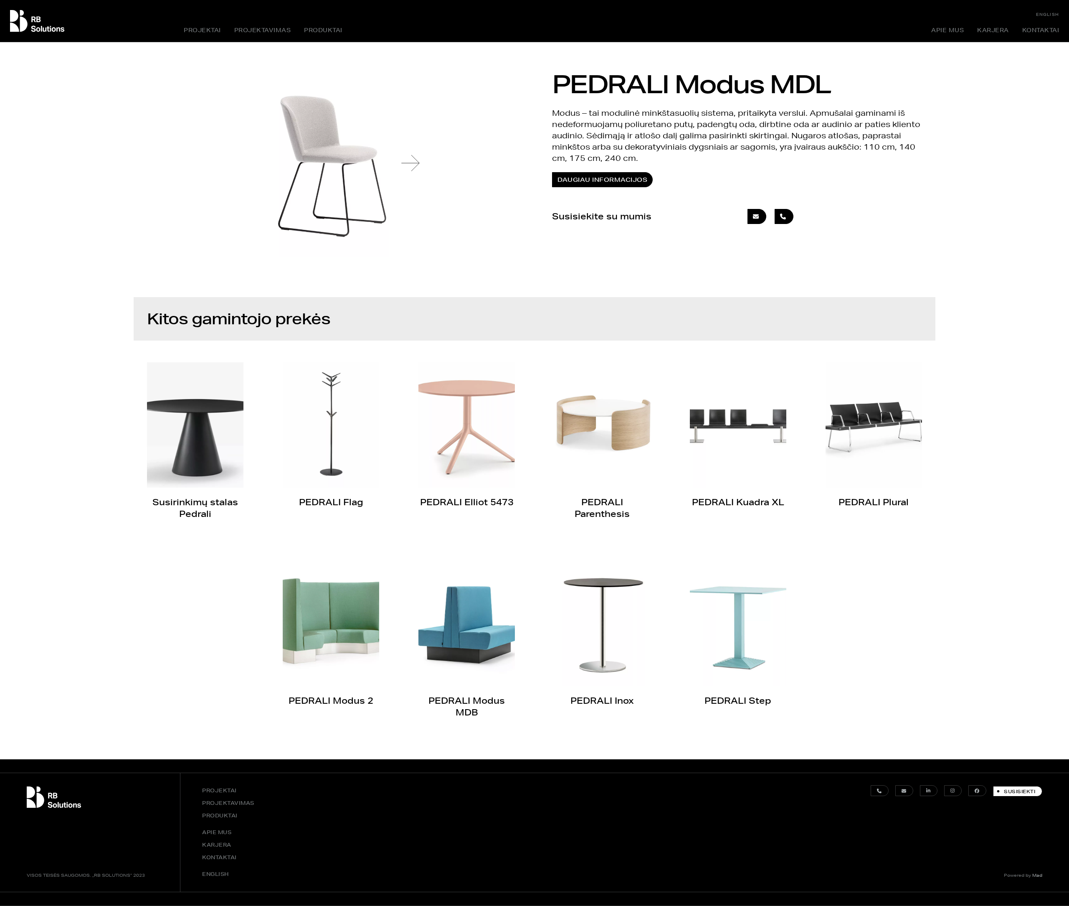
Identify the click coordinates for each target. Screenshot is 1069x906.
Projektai (202, 30)
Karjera (993, 30)
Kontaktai (1040, 30)
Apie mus (947, 30)
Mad (1037, 875)
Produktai (323, 30)
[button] (410, 163)
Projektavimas (262, 30)
